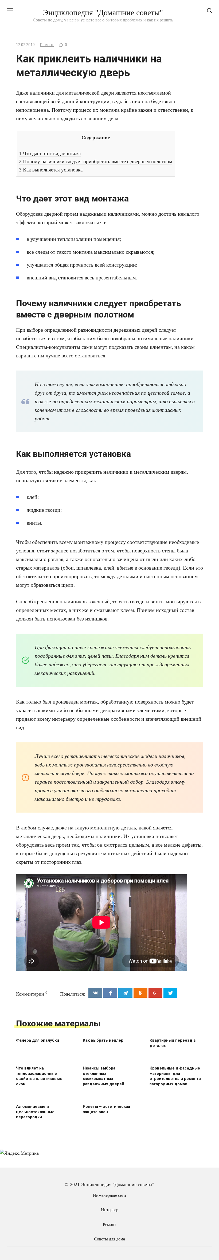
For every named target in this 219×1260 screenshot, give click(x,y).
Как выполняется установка (51, 170)
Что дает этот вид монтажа (50, 153)
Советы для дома (109, 1239)
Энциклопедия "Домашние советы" (103, 12)
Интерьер (109, 1209)
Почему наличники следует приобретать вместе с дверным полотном (95, 161)
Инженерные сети (109, 1195)
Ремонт (47, 45)
